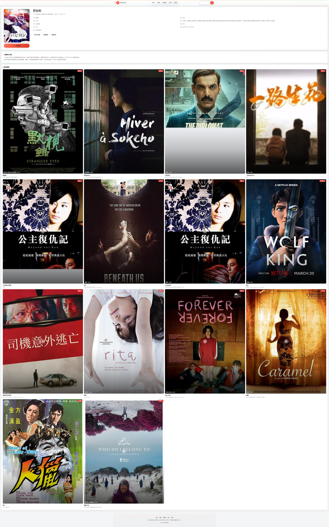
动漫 (175, 2)
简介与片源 (37, 34)
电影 (159, 2)
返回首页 (46, 34)
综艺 (170, 2)
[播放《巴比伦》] (16, 25)
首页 (153, 2)
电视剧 (164, 2)
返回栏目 (54, 34)
